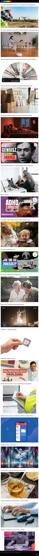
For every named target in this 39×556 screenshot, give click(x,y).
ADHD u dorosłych (5, 194)
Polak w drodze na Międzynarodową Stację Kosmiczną (12, 304)
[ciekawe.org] (7, 1)
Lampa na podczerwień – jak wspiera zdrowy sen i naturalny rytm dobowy (16, 115)
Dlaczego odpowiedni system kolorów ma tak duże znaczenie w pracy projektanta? (18, 59)
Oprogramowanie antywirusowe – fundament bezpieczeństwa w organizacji (17, 165)
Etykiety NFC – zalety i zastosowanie (8, 329)
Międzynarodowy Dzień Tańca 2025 (8, 444)
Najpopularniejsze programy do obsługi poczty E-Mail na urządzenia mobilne (17, 415)
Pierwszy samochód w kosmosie (8, 249)
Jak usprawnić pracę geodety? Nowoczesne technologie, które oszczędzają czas (18, 4)
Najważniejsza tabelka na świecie (8, 358)
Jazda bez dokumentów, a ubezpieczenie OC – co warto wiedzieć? (15, 500)
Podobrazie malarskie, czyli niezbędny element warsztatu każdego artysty (16, 85)
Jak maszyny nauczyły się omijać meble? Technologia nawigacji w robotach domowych (19, 30)
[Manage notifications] (37, 554)
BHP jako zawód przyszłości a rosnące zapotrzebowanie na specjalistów (16, 383)
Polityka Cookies (18, 552)
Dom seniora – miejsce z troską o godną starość (11, 274)
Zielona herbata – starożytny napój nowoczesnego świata (13, 470)
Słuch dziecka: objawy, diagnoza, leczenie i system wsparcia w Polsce (15, 219)
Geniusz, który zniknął (5, 140)
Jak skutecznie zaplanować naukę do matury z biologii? (12, 529)
